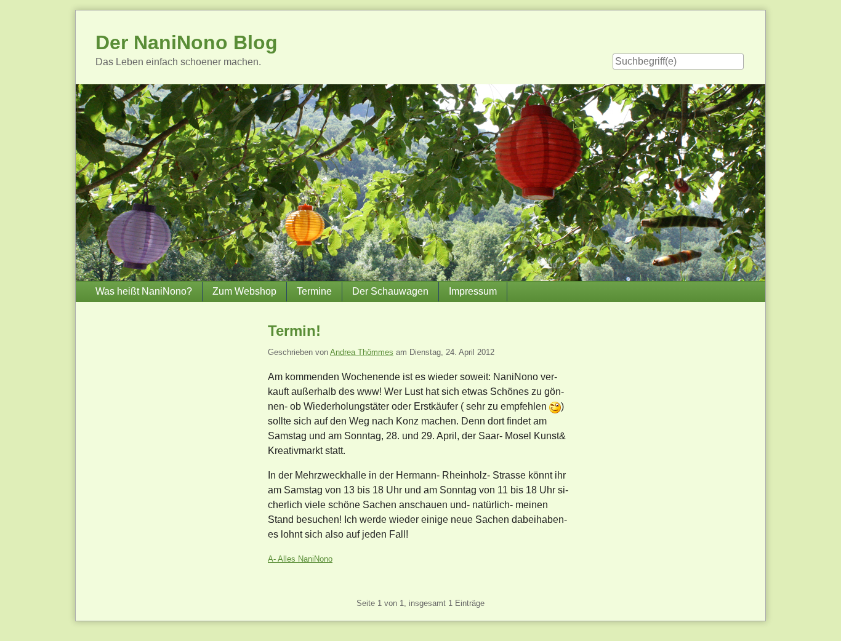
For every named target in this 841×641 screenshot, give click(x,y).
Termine (314, 291)
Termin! (294, 330)
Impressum (473, 291)
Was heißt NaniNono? (143, 291)
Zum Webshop (244, 291)
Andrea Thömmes (361, 352)
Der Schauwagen (390, 291)
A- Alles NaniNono (300, 558)
